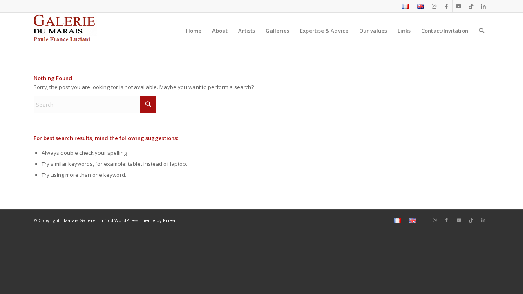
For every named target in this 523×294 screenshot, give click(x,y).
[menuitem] (405, 6)
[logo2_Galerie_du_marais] (65, 31)
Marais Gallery (79, 220)
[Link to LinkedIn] (483, 6)
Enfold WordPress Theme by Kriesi (137, 220)
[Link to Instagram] (434, 6)
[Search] (481, 31)
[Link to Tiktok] (471, 6)
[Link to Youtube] (459, 6)
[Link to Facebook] (446, 6)
